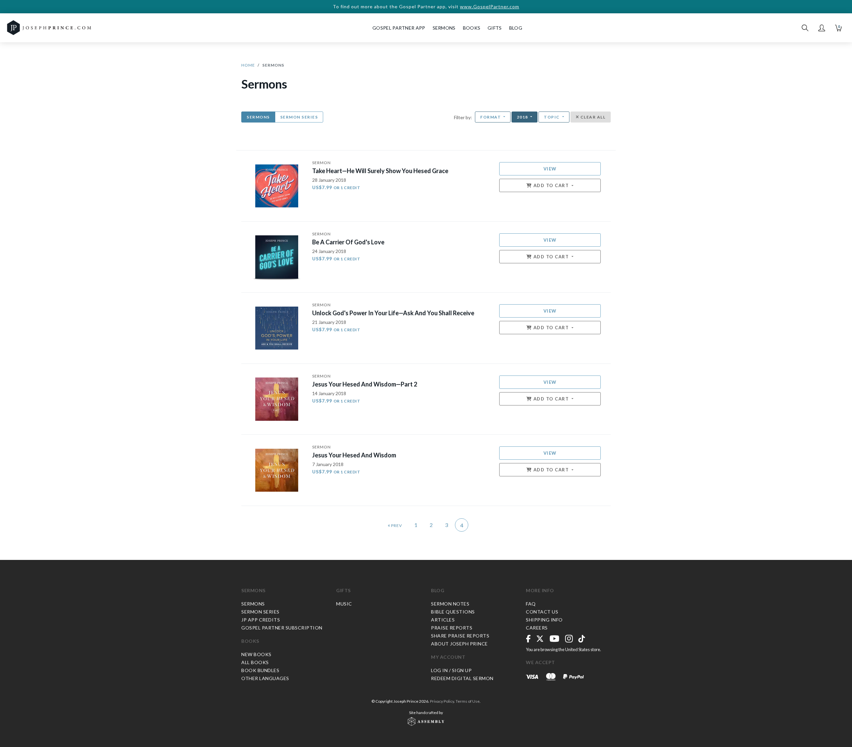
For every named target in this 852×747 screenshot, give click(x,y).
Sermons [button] (444, 28)
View (550, 168)
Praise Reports (451, 627)
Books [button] (472, 28)
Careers (537, 627)
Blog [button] (515, 28)
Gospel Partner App (398, 28)
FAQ (531, 604)
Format (491, 117)
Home (248, 65)
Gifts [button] (495, 28)
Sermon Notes (450, 604)
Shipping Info (544, 619)
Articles (443, 619)
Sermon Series (299, 117)
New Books (256, 654)
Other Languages (265, 678)
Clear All (592, 117)
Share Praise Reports (460, 635)
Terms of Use (468, 701)
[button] (821, 28)
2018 (523, 117)
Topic (552, 117)
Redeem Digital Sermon (462, 678)
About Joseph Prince (459, 643)
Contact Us (542, 612)
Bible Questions (453, 612)
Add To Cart (551, 185)
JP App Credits (260, 619)
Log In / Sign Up (451, 670)
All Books (255, 662)
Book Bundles (260, 670)
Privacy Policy (442, 701)
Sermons (258, 117)
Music (344, 604)
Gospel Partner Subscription (281, 627)
